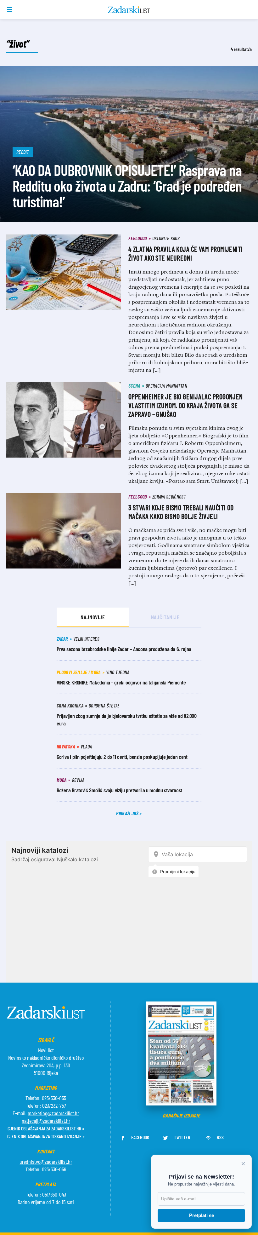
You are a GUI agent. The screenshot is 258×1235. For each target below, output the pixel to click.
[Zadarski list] (129, 10)
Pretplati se (201, 1215)
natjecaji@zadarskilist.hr (46, 1120)
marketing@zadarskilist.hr (53, 1113)
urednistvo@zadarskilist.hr (46, 1161)
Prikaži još (127, 813)
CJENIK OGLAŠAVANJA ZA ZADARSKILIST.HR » (46, 1128)
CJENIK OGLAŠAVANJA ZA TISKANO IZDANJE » (46, 1136)
